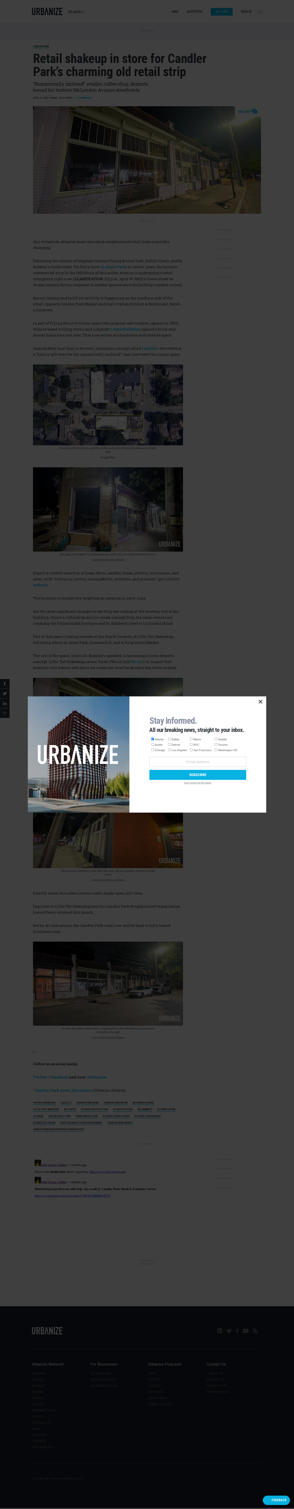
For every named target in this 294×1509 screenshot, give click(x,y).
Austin (159, 744)
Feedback (279, 1500)
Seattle (222, 739)
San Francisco (202, 750)
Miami (197, 739)
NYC (196, 744)
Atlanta (159, 739)
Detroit (176, 744)
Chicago (160, 750)
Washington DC (228, 750)
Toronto (223, 744)
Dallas (175, 739)
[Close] (260, 702)
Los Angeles (179, 750)
